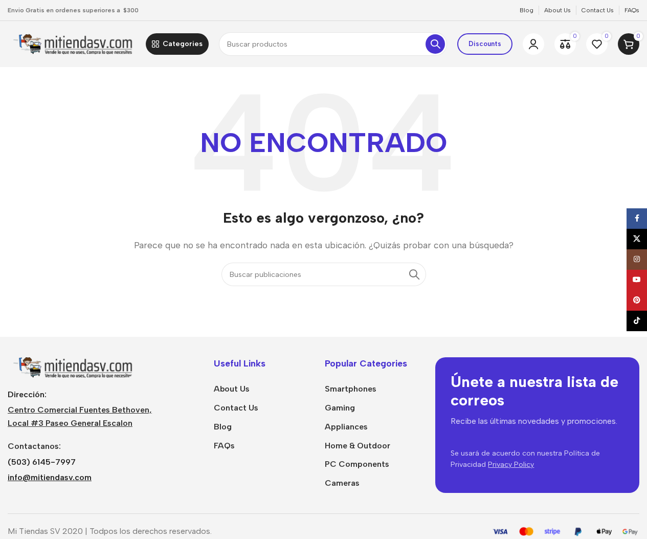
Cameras (342, 483)
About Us (232, 389)
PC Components (357, 464)
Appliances (346, 427)
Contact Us (236, 408)
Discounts (484, 44)
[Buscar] (435, 44)
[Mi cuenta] (533, 44)
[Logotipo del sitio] (72, 43)
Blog (223, 427)
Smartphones (350, 389)
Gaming (340, 408)
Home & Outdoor (357, 445)
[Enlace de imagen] (72, 367)
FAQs (224, 445)
